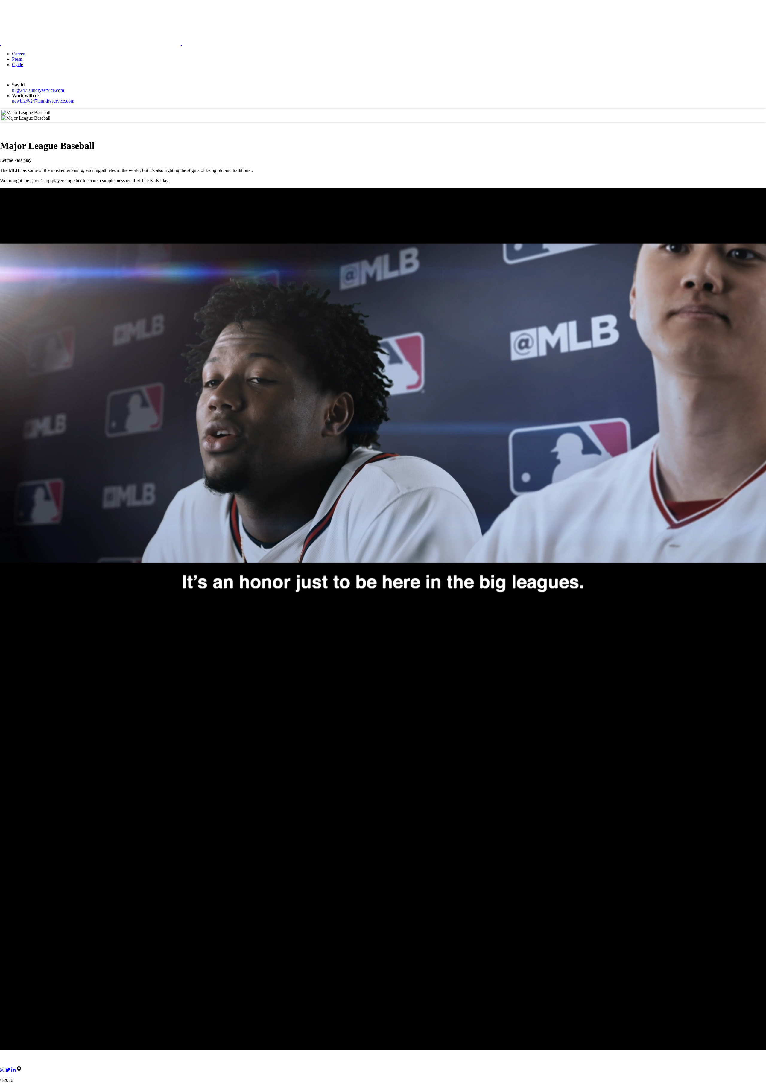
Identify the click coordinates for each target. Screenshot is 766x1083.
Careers (19, 53)
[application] (383, 403)
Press (17, 59)
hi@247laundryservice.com (38, 90)
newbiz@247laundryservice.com (43, 100)
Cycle (17, 64)
